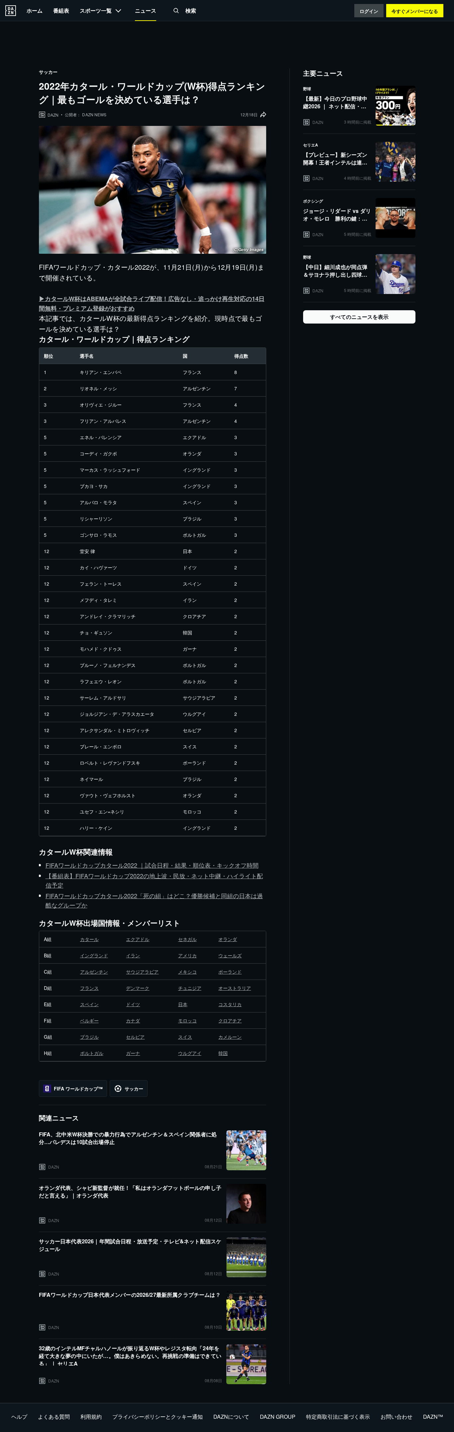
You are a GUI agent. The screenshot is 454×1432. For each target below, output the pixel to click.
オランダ (227, 939)
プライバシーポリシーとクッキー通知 (157, 1416)
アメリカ (187, 955)
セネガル (187, 939)
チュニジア (189, 988)
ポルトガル (91, 1053)
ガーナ (133, 1053)
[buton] (10, 10)
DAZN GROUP (277, 1416)
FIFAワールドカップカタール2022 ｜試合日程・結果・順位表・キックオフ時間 (152, 865)
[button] (176, 10)
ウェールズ (230, 955)
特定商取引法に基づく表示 (338, 1416)
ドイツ (133, 1004)
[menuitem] (35, 10)
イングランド (94, 955)
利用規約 (91, 1416)
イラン (133, 955)
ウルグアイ (189, 1053)
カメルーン (230, 1036)
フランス (89, 988)
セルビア (135, 1036)
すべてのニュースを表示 (359, 317)
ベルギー (89, 1020)
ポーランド (230, 971)
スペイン (89, 1004)
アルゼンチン (94, 971)
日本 (182, 1004)
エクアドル (137, 939)
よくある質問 (54, 1416)
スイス (185, 1036)
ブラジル (89, 1036)
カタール (89, 939)
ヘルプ (19, 1416)
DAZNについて (231, 1416)
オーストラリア (234, 988)
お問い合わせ (396, 1416)
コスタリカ (230, 1004)
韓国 (223, 1053)
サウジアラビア (142, 971)
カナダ (133, 1020)
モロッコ (187, 1020)
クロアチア (230, 1020)
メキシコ (187, 971)
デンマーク (137, 988)
